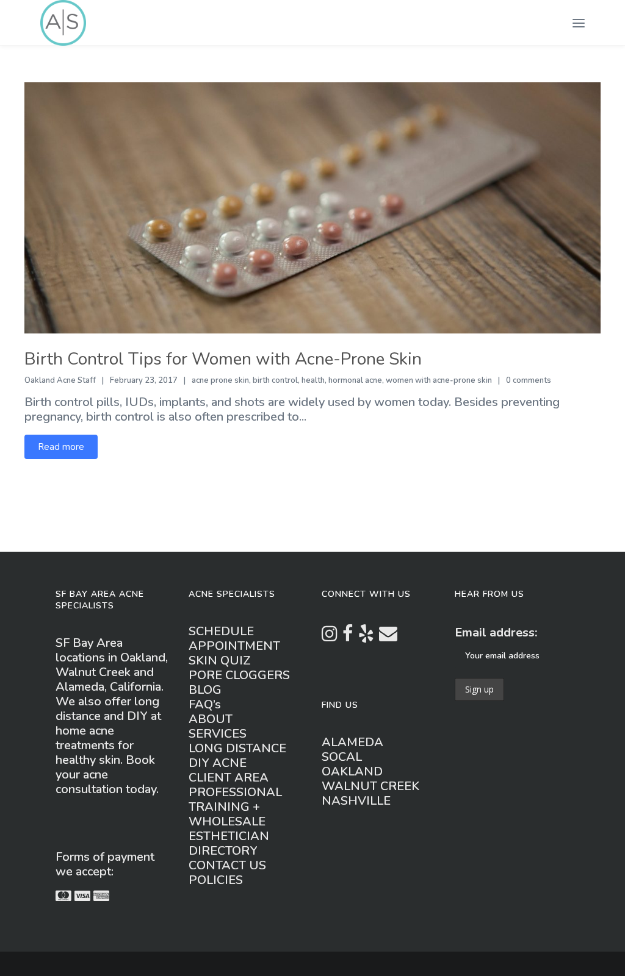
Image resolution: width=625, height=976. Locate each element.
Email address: (496, 632)
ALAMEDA (352, 742)
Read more (61, 447)
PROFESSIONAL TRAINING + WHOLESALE (235, 807)
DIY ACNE (218, 763)
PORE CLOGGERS (239, 675)
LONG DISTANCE (237, 748)
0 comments (528, 380)
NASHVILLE (356, 801)
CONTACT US (227, 865)
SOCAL (342, 757)
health (313, 380)
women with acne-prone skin (439, 380)
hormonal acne (355, 380)
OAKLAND (352, 771)
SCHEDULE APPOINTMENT (234, 638)
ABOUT (211, 719)
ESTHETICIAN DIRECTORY (229, 843)
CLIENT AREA (229, 777)
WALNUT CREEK (370, 786)
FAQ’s (205, 704)
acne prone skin (220, 380)
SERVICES (218, 733)
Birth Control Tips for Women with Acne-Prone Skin (223, 359)
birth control (275, 380)
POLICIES (216, 880)
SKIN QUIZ (220, 660)
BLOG (205, 690)
